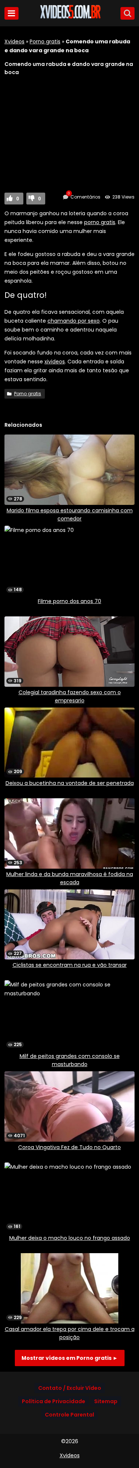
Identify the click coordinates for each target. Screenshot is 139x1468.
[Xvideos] (69, 17)
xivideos (54, 361)
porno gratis (99, 222)
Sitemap (106, 1401)
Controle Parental (69, 1414)
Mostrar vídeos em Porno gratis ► (69, 1358)
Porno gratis (45, 41)
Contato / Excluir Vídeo (69, 1388)
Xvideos (14, 41)
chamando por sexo (73, 320)
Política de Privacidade (53, 1401)
